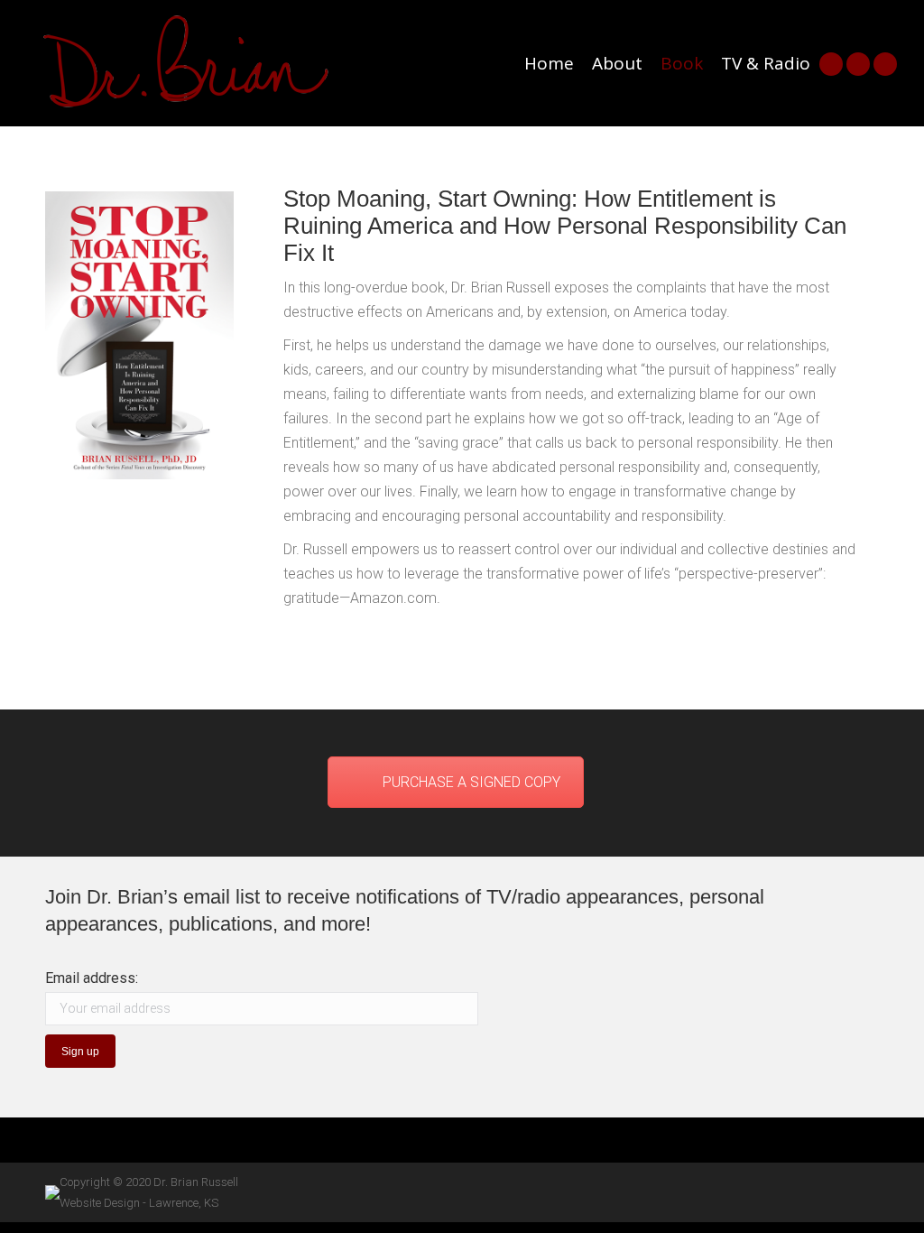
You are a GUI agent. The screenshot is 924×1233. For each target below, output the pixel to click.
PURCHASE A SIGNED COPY (471, 782)
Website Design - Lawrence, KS (139, 1203)
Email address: (91, 978)
